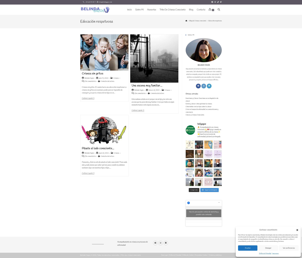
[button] (297, 230)
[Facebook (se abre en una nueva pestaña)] (212, 2)
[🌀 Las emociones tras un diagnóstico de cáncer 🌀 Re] (199, 163)
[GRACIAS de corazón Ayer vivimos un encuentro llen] (199, 145)
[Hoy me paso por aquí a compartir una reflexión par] (190, 182)
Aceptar (248, 248)
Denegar (268, 248)
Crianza (116, 78)
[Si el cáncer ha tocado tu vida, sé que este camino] (190, 173)
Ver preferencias (289, 248)
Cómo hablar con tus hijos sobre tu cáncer (198, 107)
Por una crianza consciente (131, 255)
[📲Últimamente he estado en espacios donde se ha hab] (208, 182)
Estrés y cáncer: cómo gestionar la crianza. (199, 104)
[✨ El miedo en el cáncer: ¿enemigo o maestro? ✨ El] (218, 154)
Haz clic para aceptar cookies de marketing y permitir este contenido (203, 213)
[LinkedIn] (209, 86)
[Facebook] (198, 86)
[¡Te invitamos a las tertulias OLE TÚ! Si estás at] (208, 163)
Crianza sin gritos (92, 74)
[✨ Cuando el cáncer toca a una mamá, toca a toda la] (218, 173)
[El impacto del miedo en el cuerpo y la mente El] (208, 154)
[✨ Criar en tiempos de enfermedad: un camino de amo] (208, 173)
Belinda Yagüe (89, 78)
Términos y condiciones (215, 255)
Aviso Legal (164, 255)
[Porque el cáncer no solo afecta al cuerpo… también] (190, 145)
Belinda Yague (85, 255)
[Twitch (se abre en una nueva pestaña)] (220, 2)
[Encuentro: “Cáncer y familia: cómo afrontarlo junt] (218, 145)
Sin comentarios (90, 81)
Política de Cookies (187, 255)
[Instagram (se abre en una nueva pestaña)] (215, 2)
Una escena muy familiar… (147, 86)
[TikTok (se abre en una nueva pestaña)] (218, 2)
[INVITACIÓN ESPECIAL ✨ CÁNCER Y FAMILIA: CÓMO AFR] (208, 145)
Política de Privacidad (265, 253)
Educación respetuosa (215, 21)
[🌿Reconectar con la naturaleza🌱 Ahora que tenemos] (218, 182)
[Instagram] (203, 86)
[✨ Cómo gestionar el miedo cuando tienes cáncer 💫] (199, 154)
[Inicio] (186, 21)
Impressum (275, 253)
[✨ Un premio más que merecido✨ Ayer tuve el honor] (190, 163)
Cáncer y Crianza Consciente (195, 115)
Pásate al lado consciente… (98, 148)
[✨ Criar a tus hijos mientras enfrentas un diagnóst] (218, 163)
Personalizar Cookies (201, 255)
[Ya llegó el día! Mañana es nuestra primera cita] (190, 154)
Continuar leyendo (88, 98)
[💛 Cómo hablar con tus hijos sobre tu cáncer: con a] (199, 173)
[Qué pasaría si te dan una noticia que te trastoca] (199, 182)
